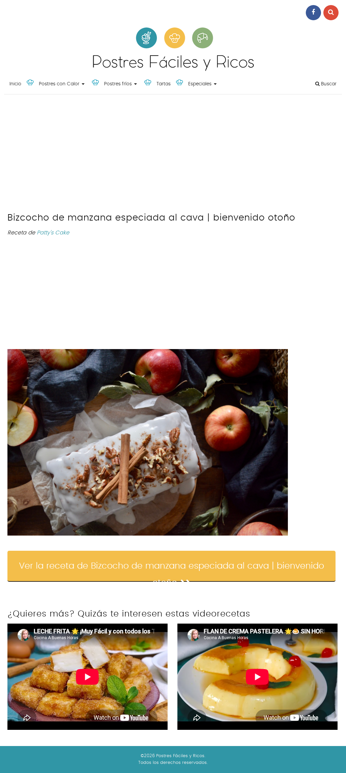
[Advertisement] (173, 155)
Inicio (15, 84)
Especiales (200, 84)
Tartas (163, 84)
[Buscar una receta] (331, 12)
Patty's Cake (53, 232)
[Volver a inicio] (173, 69)
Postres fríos (118, 84)
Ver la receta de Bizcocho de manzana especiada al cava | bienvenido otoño (171, 572)
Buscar (328, 84)
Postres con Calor (59, 84)
